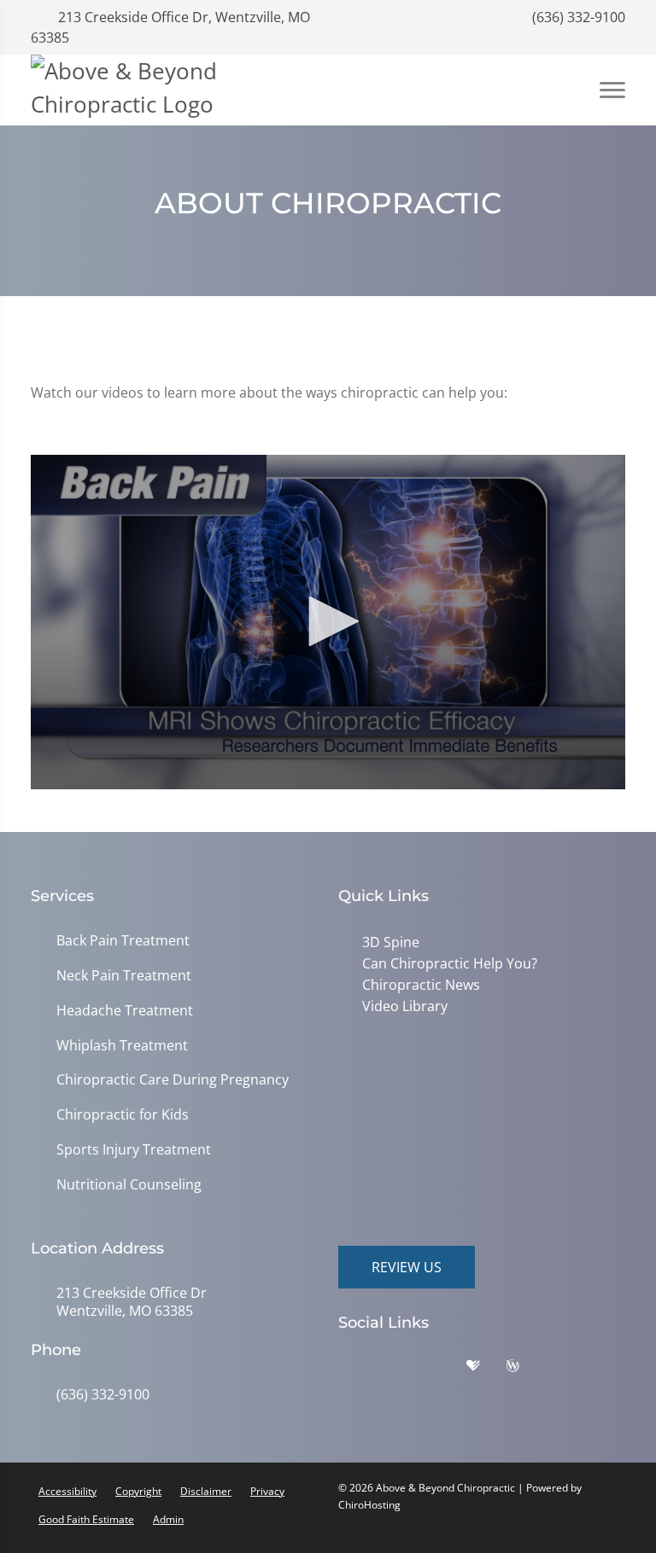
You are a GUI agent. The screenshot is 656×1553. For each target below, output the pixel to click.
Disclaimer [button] (205, 1491)
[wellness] (525, 1369)
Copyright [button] (138, 1491)
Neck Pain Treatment (123, 976)
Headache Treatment (124, 1011)
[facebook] (402, 1369)
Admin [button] (168, 1519)
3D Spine (387, 942)
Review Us (407, 1267)
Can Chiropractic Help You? (446, 962)
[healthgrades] (486, 1369)
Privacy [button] (267, 1491)
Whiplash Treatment (122, 1046)
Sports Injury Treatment (133, 1150)
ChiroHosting (369, 1505)
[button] (328, 621)
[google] (359, 1369)
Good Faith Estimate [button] (86, 1519)
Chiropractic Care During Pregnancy (172, 1080)
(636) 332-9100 (577, 17)
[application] (328, 622)
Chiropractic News (418, 983)
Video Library (401, 1003)
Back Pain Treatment (123, 941)
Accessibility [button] (67, 1491)
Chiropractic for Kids (122, 1115)
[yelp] (445, 1369)
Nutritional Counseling (129, 1185)
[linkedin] (566, 1369)
